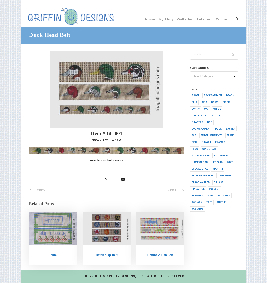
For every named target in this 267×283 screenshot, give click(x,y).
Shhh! (53, 255)
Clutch (215, 115)
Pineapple (198, 189)
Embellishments (211, 135)
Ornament (224, 175)
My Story (166, 19)
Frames (220, 142)
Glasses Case (201, 155)
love (230, 162)
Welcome (197, 209)
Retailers (204, 19)
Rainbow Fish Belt (160, 255)
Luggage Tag (200, 168)
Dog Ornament (201, 128)
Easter (230, 128)
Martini (218, 168)
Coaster (197, 122)
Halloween (221, 155)
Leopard (217, 162)
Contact (223, 19)
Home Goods (200, 162)
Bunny (196, 109)
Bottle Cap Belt (107, 255)
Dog (209, 122)
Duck (218, 128)
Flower (206, 142)
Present (214, 189)
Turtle (221, 202)
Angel (196, 95)
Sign (210, 195)
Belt (194, 102)
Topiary (197, 202)
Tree (209, 202)
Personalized (201, 182)
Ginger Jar (209, 149)
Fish (194, 142)
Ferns (230, 135)
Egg (194, 135)
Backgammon (213, 95)
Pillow (218, 182)
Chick (217, 109)
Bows (214, 102)
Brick (226, 102)
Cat (206, 109)
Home (150, 19)
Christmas (199, 115)
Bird (204, 102)
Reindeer (197, 195)
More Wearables (202, 175)
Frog (195, 149)
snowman (223, 195)
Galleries (185, 19)
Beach (230, 95)
